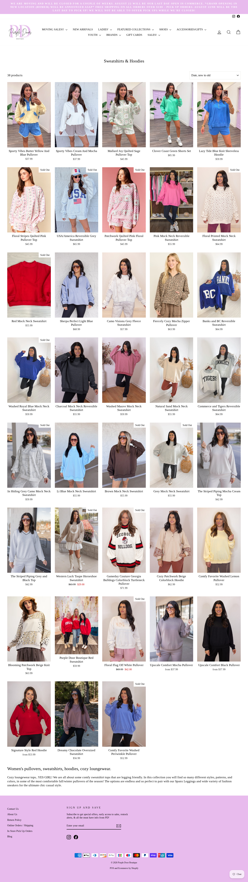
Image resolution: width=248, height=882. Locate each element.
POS (112, 868)
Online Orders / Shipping (20, 825)
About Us (12, 814)
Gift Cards (134, 34)
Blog (9, 836)
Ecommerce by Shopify (128, 868)
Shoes (163, 29)
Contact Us (13, 808)
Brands (112, 34)
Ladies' (103, 29)
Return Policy (14, 819)
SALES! (152, 34)
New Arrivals (83, 29)
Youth (93, 34)
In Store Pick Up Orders (19, 831)
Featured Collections (134, 29)
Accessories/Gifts (190, 29)
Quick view (29, 143)
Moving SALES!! (53, 29)
